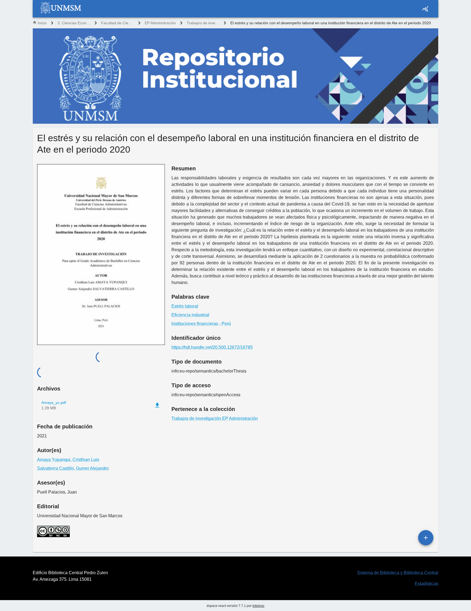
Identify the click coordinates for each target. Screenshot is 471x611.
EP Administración (160, 23)
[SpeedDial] (425, 537)
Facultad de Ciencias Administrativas (117, 23)
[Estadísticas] (425, 8)
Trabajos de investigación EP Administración (203, 23)
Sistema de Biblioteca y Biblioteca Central (397, 572)
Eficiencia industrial (190, 315)
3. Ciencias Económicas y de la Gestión (74, 23)
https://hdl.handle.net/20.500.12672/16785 (212, 347)
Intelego (258, 606)
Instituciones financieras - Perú (201, 323)
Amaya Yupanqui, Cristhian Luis (68, 459)
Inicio (42, 23)
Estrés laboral (184, 306)
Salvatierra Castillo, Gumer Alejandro (73, 468)
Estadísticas (426, 583)
